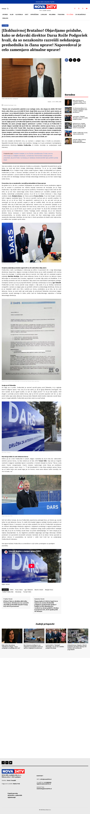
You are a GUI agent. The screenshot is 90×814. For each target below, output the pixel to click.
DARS (11, 589)
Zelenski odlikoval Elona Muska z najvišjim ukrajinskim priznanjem (79, 141)
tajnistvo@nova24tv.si (44, 784)
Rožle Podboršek (8, 592)
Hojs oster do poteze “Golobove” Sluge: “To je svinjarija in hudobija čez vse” (79, 102)
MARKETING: (40, 787)
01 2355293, (48, 782)
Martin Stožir (39, 589)
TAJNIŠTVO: (40, 782)
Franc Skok (18, 589)
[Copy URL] (78, 60)
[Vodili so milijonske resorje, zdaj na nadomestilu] (68, 133)
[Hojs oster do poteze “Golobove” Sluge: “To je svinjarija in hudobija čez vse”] (68, 102)
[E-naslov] (74, 60)
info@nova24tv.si (45, 779)
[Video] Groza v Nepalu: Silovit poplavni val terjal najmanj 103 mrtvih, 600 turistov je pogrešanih (79, 125)
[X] (82, 8)
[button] (5, 8)
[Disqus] (45, 682)
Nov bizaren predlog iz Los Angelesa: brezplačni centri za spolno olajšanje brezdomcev (80, 110)
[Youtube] (86, 8)
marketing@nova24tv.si (44, 788)
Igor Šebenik (28, 589)
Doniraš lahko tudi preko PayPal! (45, 2)
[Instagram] (78, 8)
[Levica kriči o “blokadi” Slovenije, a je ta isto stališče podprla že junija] (68, 118)
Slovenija (5, 25)
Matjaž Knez (49, 589)
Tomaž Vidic (27, 592)
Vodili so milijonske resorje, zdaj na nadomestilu (80, 133)
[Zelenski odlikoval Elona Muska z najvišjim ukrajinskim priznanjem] (68, 141)
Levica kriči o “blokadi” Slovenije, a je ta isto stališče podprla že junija (80, 118)
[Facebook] (74, 8)
